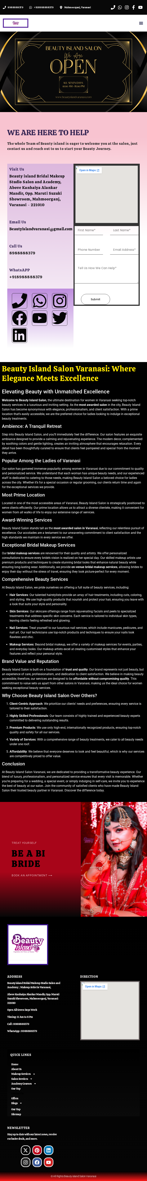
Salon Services (19, 1079)
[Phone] (19, 300)
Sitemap (16, 1114)
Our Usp (15, 1088)
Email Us (17, 222)
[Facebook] (19, 318)
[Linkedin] (48, 1150)
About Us (16, 1069)
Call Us (16, 246)
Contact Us (17, 1093)
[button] (141, 23)
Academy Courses (21, 1083)
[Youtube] (39, 318)
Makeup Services (21, 1074)
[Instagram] (59, 300)
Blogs (14, 1103)
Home (14, 1064)
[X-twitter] (25, 1150)
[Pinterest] (37, 1150)
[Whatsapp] (39, 300)
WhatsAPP (19, 270)
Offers (14, 1098)
